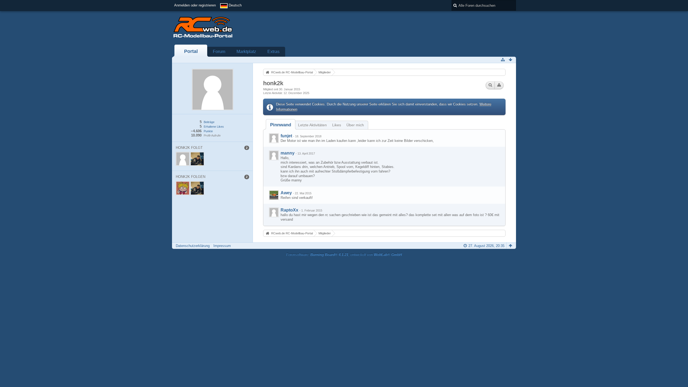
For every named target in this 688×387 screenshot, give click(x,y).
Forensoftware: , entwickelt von (344, 255)
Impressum (222, 246)
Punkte (208, 131)
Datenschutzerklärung (193, 246)
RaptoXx (289, 210)
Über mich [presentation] (355, 125)
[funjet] (274, 138)
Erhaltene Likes (214, 126)
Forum (219, 51)
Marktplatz (246, 51)
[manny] (274, 155)
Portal (191, 51)
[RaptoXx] (274, 212)
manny (288, 153)
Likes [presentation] (336, 125)
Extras (273, 51)
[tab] (280, 125)
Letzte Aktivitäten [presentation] (312, 125)
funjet (286, 136)
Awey (286, 193)
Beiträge (209, 122)
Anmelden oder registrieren (195, 5)
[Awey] (274, 195)
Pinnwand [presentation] (280, 124)
